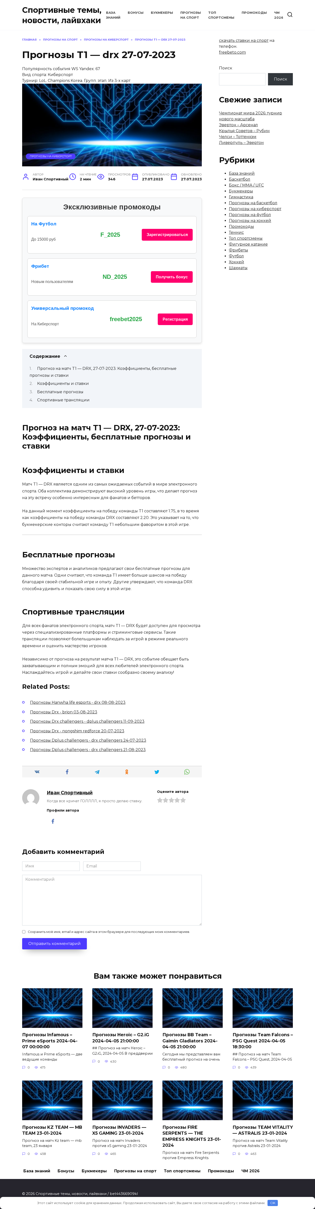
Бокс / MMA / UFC (246, 185)
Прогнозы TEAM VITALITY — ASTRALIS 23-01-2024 (263, 1130)
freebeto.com (232, 52)
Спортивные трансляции (63, 400)
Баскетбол (239, 179)
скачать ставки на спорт (243, 40)
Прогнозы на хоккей (250, 220)
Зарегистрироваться (167, 235)
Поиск (225, 68)
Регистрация (175, 319)
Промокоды (254, 13)
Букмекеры (162, 13)
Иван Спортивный (70, 793)
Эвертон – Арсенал (238, 125)
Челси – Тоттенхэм (237, 136)
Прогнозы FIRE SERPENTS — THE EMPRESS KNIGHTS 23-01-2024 (191, 1136)
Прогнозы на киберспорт (51, 156)
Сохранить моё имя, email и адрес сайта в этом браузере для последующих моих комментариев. (109, 932)
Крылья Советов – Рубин (244, 130)
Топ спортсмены (246, 238)
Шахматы (238, 268)
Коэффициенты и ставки (63, 383)
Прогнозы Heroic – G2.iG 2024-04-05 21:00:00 (120, 1037)
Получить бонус (172, 277)
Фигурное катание (248, 244)
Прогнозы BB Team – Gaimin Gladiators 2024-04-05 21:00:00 (190, 1040)
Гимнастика (241, 197)
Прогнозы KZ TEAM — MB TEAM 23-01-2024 (52, 1130)
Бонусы (135, 13)
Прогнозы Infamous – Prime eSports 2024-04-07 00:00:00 (50, 1040)
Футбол (236, 256)
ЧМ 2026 (250, 1171)
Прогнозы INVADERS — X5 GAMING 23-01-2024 (119, 1130)
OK (272, 1203)
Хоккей (236, 262)
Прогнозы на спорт (135, 1171)
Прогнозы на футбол (250, 214)
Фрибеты (238, 250)
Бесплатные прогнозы (60, 392)
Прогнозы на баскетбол (253, 203)
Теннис (236, 232)
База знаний (242, 173)
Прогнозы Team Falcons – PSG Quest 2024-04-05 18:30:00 (263, 1040)
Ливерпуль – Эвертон (241, 142)
